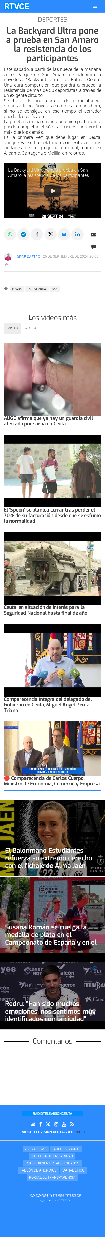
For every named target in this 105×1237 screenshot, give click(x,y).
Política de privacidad (52, 1156)
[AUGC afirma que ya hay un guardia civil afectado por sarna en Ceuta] (52, 379)
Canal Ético (73, 1170)
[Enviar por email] (94, 234)
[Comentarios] (94, 246)
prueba (17, 288)
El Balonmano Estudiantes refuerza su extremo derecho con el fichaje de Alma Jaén (48, 858)
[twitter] (48, 1124)
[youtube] (64, 1124)
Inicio (79, 1132)
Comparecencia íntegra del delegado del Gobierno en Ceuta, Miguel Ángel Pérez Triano (48, 705)
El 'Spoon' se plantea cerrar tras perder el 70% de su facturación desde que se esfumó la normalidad (52, 515)
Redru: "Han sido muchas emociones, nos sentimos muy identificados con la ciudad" (50, 1011)
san (54, 288)
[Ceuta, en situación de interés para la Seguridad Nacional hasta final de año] (52, 568)
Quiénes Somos (65, 1149)
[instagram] (56, 1124)
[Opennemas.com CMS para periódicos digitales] (55, 1198)
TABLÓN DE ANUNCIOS (38, 1170)
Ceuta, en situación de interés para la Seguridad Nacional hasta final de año (45, 610)
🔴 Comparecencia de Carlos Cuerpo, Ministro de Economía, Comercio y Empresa (52, 781)
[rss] (7, 265)
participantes (37, 288)
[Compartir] (10, 234)
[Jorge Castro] (8, 257)
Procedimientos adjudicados (52, 1163)
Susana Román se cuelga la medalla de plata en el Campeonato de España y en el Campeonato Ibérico (51, 938)
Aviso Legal (35, 1149)
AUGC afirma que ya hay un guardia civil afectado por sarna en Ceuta (48, 421)
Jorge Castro (27, 257)
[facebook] (40, 1124)
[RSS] (72, 1124)
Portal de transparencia (52, 1177)
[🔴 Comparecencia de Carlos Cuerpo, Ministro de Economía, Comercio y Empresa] (52, 748)
